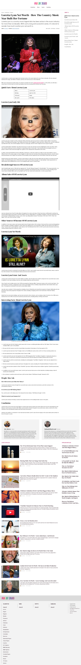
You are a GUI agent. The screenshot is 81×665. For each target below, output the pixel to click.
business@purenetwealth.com (74, 608)
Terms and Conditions (73, 611)
